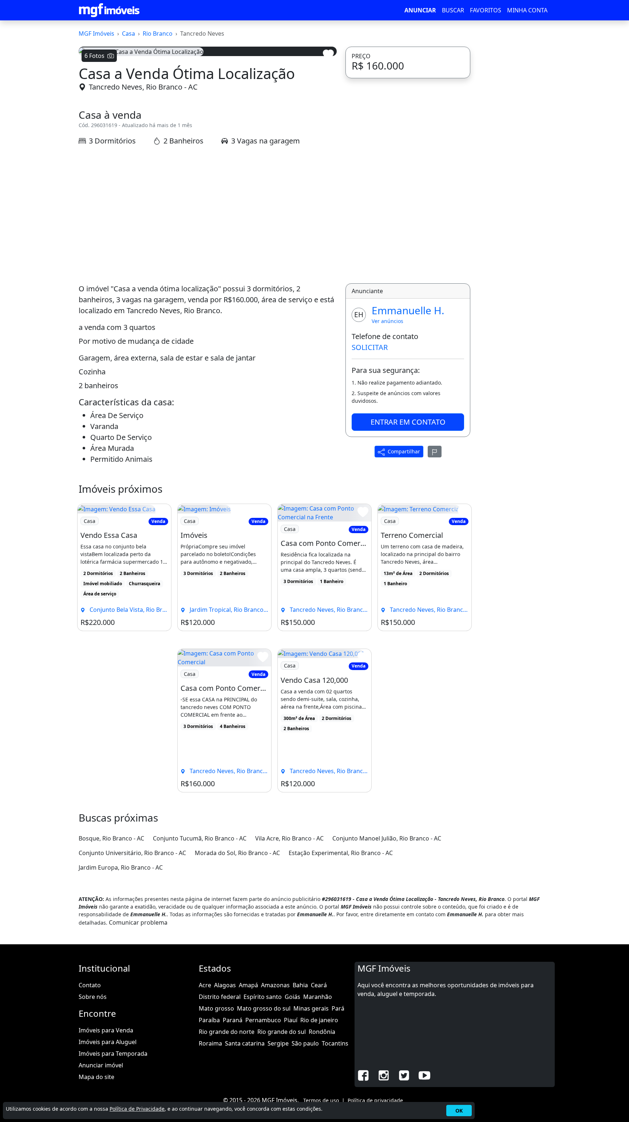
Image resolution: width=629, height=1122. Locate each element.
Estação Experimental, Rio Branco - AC (341, 1037)
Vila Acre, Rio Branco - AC (289, 1023)
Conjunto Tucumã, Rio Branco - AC (199, 1023)
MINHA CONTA (527, 10)
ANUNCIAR (420, 10)
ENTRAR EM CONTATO (408, 606)
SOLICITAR (370, 531)
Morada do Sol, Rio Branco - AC (237, 1037)
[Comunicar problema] (435, 636)
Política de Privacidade (137, 1108)
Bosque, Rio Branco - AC (111, 1023)
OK (459, 1110)
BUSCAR (453, 10)
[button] (98, 152)
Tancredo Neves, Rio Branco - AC (143, 271)
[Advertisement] (208, 399)
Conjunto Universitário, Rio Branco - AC (132, 1037)
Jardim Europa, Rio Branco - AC (121, 1052)
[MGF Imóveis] (109, 10)
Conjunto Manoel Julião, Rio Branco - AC (386, 1023)
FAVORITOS (485, 10)
